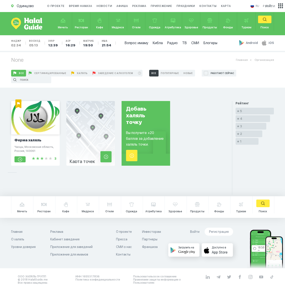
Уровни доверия (23, 247)
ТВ (184, 43)
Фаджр (16, 43)
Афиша (122, 6)
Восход (35, 43)
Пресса (121, 239)
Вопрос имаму (136, 43)
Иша (106, 43)
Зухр (53, 43)
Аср (70, 43)
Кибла (158, 43)
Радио (172, 43)
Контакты (208, 6)
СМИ (195, 43)
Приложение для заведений (71, 247)
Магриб (88, 43)
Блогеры (210, 43)
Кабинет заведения (64, 239)
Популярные (170, 73)
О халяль (17, 239)
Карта (226, 6)
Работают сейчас (222, 73)
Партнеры (149, 239)
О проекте (56, 6)
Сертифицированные (50, 73)
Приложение (161, 6)
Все (21, 73)
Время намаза (80, 6)
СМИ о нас (124, 247)
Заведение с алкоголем (115, 73)
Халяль (82, 73)
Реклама (139, 6)
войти (270, 6)
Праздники (186, 6)
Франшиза (150, 247)
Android (252, 43)
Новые (188, 73)
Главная (242, 60)
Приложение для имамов (69, 254)
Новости (104, 6)
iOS (271, 43)
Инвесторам (151, 231)
